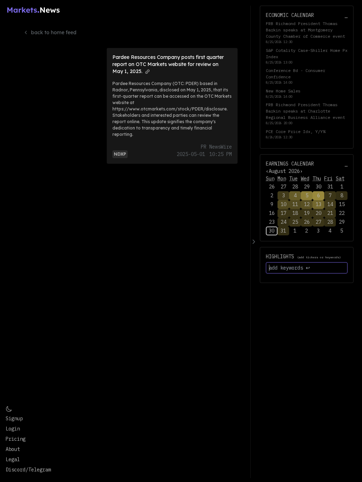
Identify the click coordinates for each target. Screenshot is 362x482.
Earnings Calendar (290, 164)
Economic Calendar (290, 15)
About (13, 449)
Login (13, 429)
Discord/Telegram (28, 469)
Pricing (15, 439)
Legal (13, 459)
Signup (14, 418)
